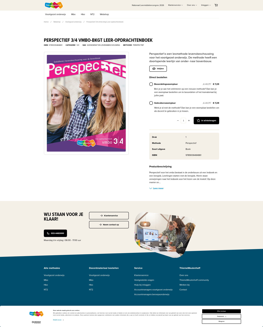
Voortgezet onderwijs (55, 14)
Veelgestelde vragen (144, 280)
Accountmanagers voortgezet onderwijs (153, 290)
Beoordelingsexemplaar (166, 84)
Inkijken (160, 68)
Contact (183, 290)
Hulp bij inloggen (142, 285)
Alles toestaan (221, 311)
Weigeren (222, 321)
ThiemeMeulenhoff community (194, 280)
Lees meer (158, 188)
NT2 (92, 14)
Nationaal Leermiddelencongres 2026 (148, 5)
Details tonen (57, 320)
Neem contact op (111, 224)
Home (46, 22)
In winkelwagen (208, 120)
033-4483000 (57, 233)
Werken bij (184, 285)
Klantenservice (111, 215)
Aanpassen (220, 316)
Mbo (73, 14)
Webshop (104, 14)
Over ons (183, 275)
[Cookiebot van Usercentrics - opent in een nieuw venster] (36, 322)
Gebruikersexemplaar (165, 103)
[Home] (54, 5)
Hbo (83, 14)
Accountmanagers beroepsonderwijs (151, 294)
